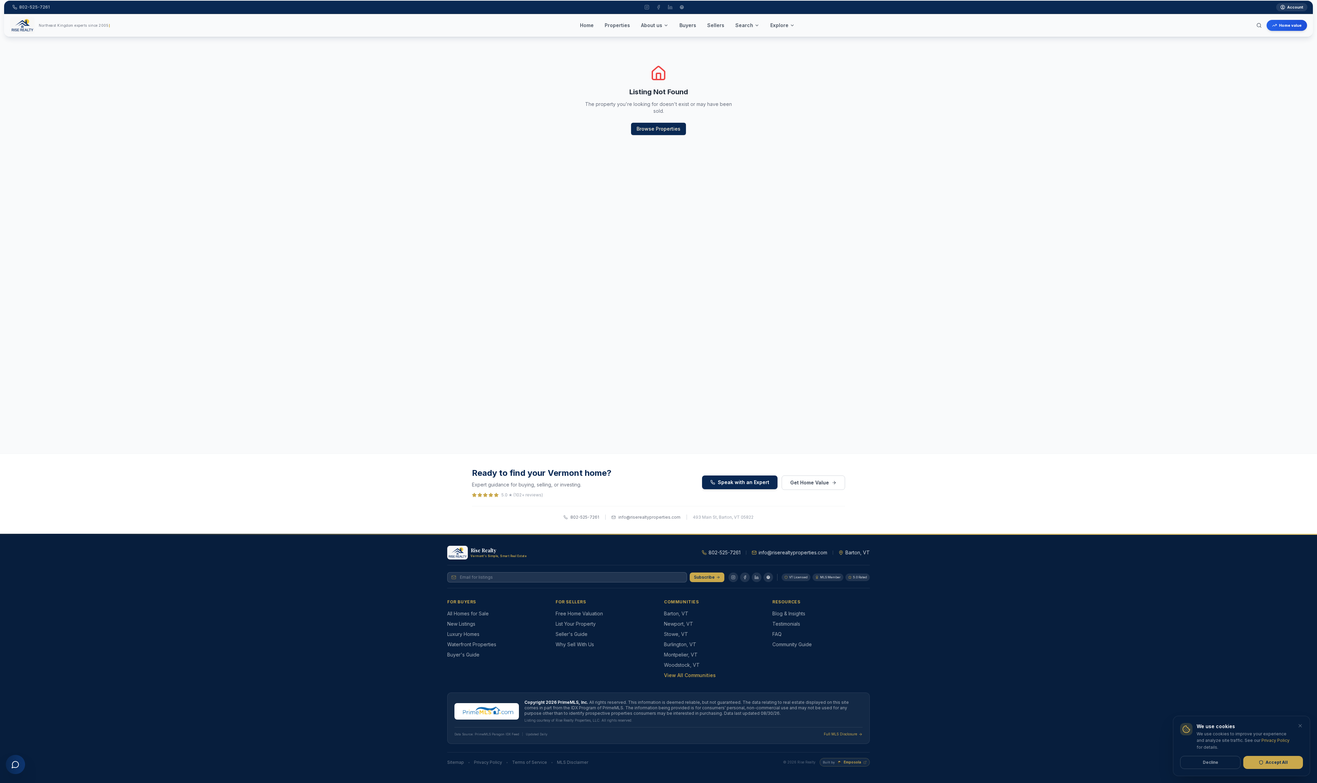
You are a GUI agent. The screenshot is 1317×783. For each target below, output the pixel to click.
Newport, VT (678, 624)
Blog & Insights (788, 613)
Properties (617, 25)
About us (651, 25)
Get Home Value (809, 482)
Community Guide (792, 644)
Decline (1210, 762)
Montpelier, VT (681, 655)
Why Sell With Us (575, 644)
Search (744, 25)
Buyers (687, 25)
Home (587, 25)
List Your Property (576, 624)
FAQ (777, 634)
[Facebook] (745, 577)
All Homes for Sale (468, 613)
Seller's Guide (572, 634)
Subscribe (704, 577)
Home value (1290, 25)
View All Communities (690, 675)
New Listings (461, 624)
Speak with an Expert (743, 482)
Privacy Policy (488, 762)
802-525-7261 (584, 517)
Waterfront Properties (471, 644)
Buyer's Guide (463, 655)
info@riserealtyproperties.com (649, 517)
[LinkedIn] (756, 577)
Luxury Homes (463, 634)
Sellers (715, 25)
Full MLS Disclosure (840, 734)
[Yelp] (768, 577)
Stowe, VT (676, 634)
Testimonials (786, 624)
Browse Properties (658, 129)
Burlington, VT (680, 644)
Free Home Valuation (579, 613)
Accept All (1277, 762)
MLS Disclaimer (572, 762)
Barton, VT (676, 613)
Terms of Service (529, 762)
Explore (779, 25)
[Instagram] (733, 577)
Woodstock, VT (682, 665)
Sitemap (455, 762)
